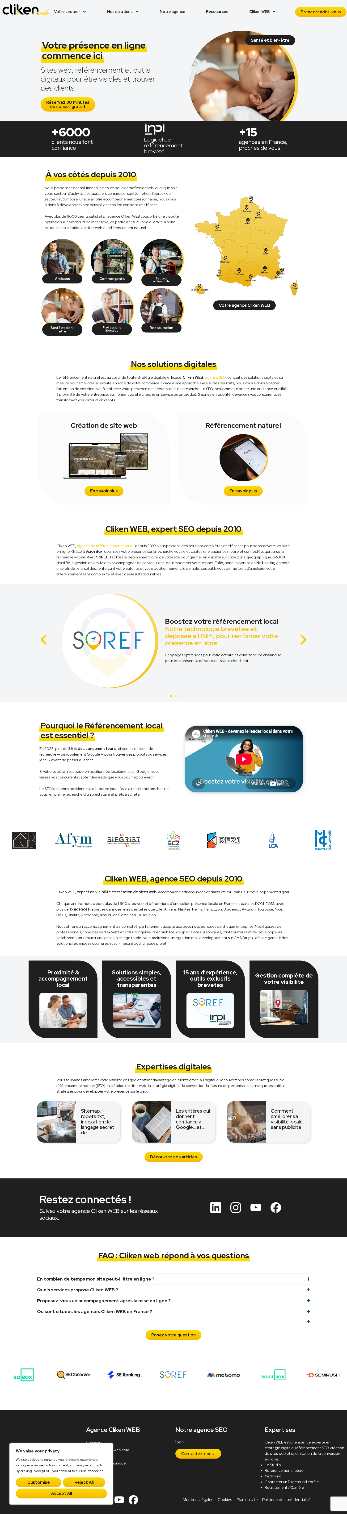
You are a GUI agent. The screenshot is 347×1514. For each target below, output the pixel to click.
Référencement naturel (285, 1470)
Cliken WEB (259, 11)
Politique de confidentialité (286, 1499)
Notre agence (172, 11)
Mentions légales (197, 1499)
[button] (43, 639)
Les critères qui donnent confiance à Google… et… (193, 1119)
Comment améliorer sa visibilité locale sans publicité (287, 1119)
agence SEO (215, 377)
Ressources (217, 11)
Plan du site (247, 1499)
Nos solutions (120, 11)
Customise (38, 1482)
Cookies (225, 1499)
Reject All (84, 1482)
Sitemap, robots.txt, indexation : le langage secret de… (97, 1122)
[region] (61, 1474)
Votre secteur (67, 11)
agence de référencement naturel (105, 545)
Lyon (180, 1441)
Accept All (61, 1493)
